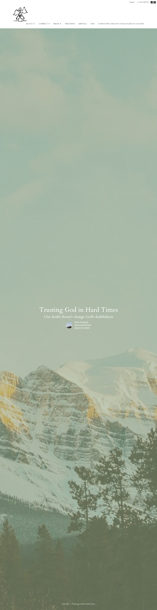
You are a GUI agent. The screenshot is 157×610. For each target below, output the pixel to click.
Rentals (83, 24)
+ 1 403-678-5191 (143, 2)
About (29, 24)
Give (92, 24)
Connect (43, 24)
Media (56, 24)
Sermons (65, 604)
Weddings (70, 24)
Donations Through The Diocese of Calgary (121, 24)
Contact (131, 2)
